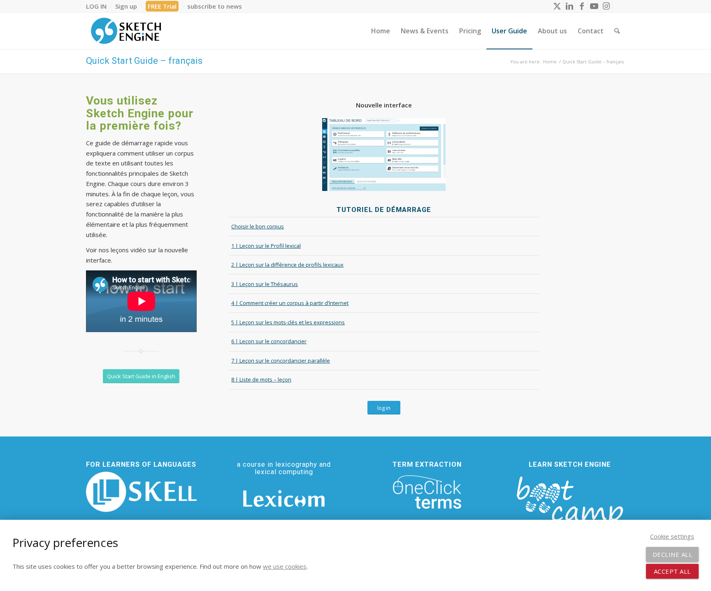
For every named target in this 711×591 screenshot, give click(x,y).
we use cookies (285, 566)
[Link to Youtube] (594, 6)
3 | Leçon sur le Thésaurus (264, 284)
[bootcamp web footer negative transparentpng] (569, 505)
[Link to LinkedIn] (569, 6)
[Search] (617, 31)
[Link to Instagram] (606, 6)
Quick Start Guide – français (144, 61)
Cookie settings (672, 536)
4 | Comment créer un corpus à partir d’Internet (290, 303)
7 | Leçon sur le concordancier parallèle (280, 360)
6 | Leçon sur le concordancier (269, 341)
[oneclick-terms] (427, 492)
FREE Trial (162, 6)
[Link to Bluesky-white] (619, 6)
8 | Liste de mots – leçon (261, 379)
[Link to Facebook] (582, 6)
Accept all (672, 571)
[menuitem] (98, 6)
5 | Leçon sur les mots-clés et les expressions (288, 322)
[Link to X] (557, 6)
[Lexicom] (283, 498)
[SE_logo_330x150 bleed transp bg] (126, 31)
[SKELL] (141, 492)
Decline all (672, 554)
